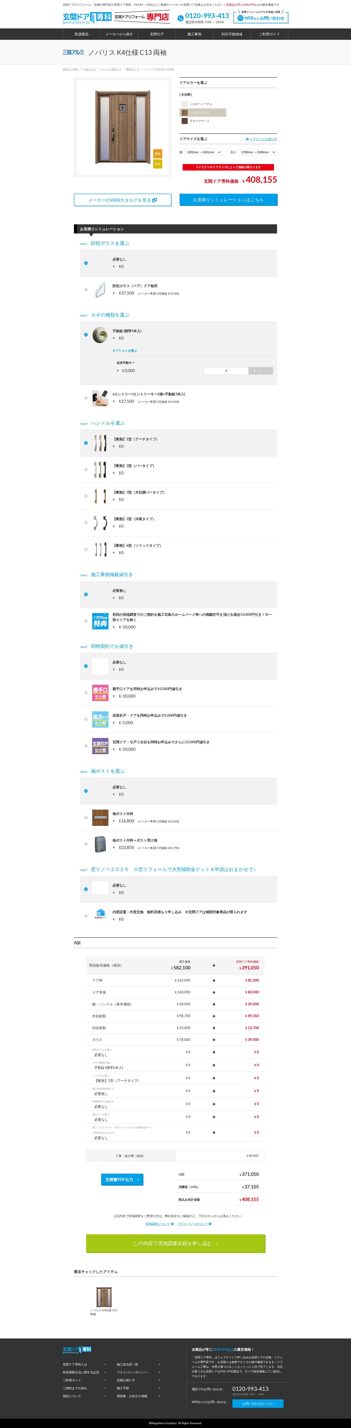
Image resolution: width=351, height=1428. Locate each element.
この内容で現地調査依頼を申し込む (172, 1243)
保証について (72, 1396)
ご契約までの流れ (75, 1388)
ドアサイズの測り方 (263, 139)
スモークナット (200, 120)
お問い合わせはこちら (258, 1403)
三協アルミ (89, 69)
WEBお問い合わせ (262, 16)
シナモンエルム (200, 112)
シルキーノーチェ (201, 104)
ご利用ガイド (269, 34)
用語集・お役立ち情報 (132, 1396)
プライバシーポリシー (192, 1224)
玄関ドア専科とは (75, 1364)
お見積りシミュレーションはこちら (228, 199)
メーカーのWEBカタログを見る (119, 199)
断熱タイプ (133, 69)
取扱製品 (82, 34)
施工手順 (123, 1388)
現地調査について (158, 1224)
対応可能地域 (232, 34)
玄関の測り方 (126, 1380)
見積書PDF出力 (119, 1179)
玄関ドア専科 (71, 69)
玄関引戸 (157, 34)
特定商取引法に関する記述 (81, 1372)
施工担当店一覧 (127, 1364)
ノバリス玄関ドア (111, 69)
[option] (104, 1302)
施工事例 (194, 34)
